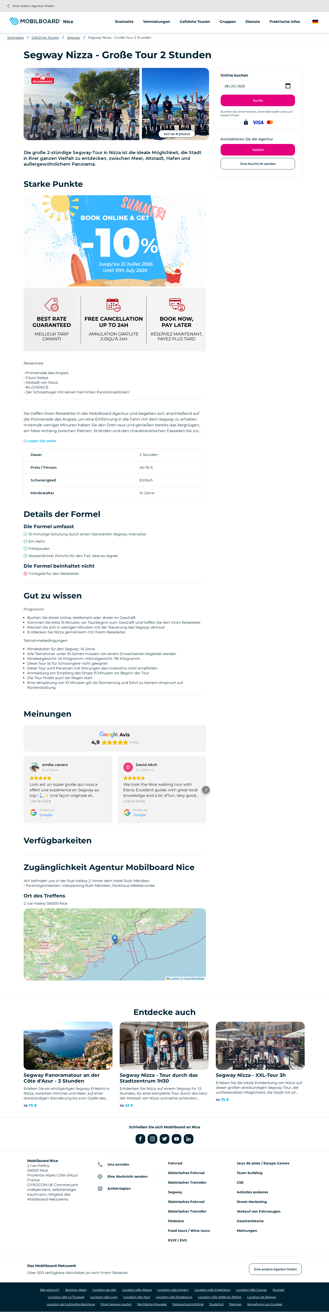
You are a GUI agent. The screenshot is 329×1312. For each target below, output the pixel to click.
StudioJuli (216, 1304)
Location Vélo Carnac (251, 1290)
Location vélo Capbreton (212, 1290)
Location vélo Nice (136, 1297)
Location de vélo (104, 1290)
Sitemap (235, 1304)
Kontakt (278, 1290)
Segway (73, 37)
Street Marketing (252, 1202)
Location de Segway (261, 1297)
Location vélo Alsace (137, 1290)
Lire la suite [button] (40, 801)
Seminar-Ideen (76, 1290)
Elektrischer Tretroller (187, 1182)
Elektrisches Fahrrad (186, 1173)
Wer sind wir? (49, 1290)
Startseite (124, 21)
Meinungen (247, 1230)
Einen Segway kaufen (116, 1304)
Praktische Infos (285, 21)
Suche (258, 100)
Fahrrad (175, 1163)
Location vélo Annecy (173, 1290)
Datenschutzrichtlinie (188, 1304)
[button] (23, 790)
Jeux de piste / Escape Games (263, 1163)
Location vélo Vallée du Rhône (219, 1297)
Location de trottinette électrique (71, 1304)
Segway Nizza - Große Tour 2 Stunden (119, 37)
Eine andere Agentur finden (30, 6)
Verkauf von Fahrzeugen (259, 1211)
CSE (240, 1182)
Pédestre (176, 1221)
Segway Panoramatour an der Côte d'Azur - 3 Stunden (62, 1078)
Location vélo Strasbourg (174, 1297)
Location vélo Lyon (104, 1297)
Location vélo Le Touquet (66, 1297)
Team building (250, 1173)
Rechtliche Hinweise (152, 1304)
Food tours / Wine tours (189, 1230)
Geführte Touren (45, 37)
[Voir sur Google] (34, 767)
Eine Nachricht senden (258, 164)
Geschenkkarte (250, 1221)
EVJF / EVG (177, 1240)
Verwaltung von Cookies (264, 1304)
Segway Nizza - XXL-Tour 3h (251, 1075)
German (319, 22)
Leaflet (174, 978)
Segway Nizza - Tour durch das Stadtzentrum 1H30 (159, 1078)
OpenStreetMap (194, 978)
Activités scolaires (252, 1192)
